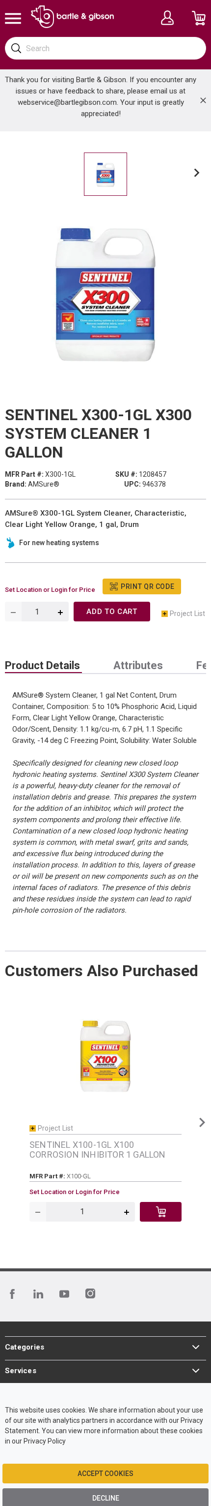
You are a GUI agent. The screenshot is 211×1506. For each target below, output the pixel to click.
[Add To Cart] (161, 1212)
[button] (196, 174)
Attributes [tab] (138, 665)
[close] (203, 100)
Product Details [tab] (42, 665)
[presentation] (43, 665)
